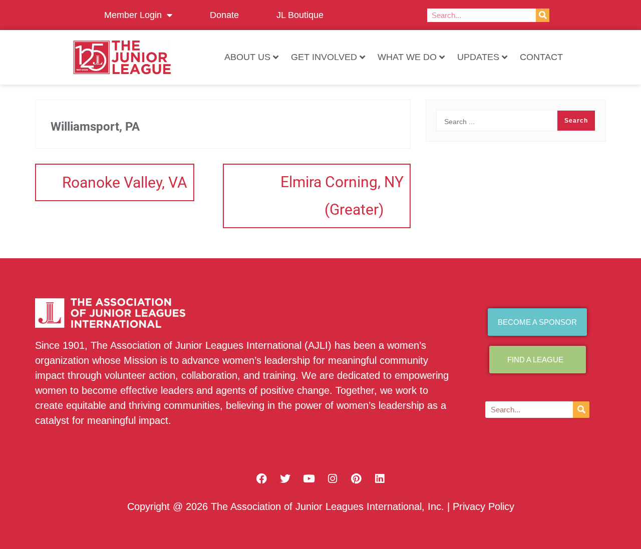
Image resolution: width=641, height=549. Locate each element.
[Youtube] (308, 478)
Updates (478, 57)
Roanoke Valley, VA (124, 182)
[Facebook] (261, 478)
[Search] (542, 15)
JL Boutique (300, 15)
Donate (224, 15)
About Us (247, 57)
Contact (541, 57)
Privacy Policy (483, 506)
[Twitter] (285, 478)
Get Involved (324, 57)
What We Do (407, 57)
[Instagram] (332, 478)
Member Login (133, 15)
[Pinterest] (356, 478)
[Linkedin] (379, 478)
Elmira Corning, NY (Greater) (342, 195)
